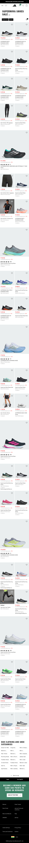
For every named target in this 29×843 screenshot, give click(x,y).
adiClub (16, 817)
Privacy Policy (18, 827)
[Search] (23, 5)
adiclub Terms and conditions (19, 809)
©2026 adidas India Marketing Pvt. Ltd (14, 841)
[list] (12, 19)
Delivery (4, 804)
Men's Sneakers (12, 751)
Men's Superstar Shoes (22, 751)
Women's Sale (23, 762)
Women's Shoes (3, 751)
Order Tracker (18, 804)
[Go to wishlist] (6, 5)
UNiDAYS (5, 817)
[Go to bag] (26, 5)
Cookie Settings (6, 827)
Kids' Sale (22, 765)
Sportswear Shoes (4, 769)
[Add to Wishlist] (12, 24)
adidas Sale (23, 756)
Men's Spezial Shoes (23, 754)
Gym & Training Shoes (5, 766)
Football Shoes (5, 759)
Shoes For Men (5, 747)
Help (16, 813)
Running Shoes (5, 756)
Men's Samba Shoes (13, 769)
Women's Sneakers (12, 754)
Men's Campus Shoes (23, 748)
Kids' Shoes (4, 753)
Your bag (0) (20, 779)
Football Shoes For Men (14, 763)
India (17, 837)
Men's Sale (22, 759)
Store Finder (5, 808)
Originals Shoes (12, 748)
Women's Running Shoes (14, 760)
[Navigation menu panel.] (2, 5)
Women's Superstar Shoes (22, 769)
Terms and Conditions (8, 831)
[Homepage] (14, 6)
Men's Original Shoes (14, 766)
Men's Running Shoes (14, 757)
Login (7, 779)
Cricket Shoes (4, 762)
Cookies (16, 831)
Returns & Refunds (7, 813)
